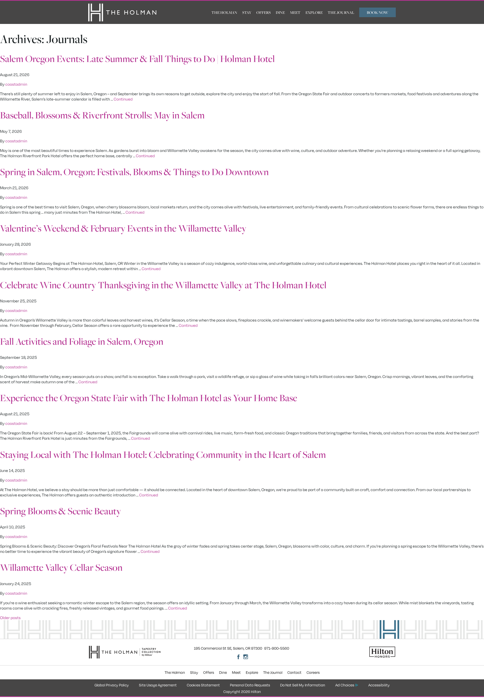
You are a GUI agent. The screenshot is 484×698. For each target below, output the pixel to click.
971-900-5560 (276, 648)
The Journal (341, 12)
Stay (246, 12)
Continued (123, 99)
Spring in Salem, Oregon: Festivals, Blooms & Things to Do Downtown (134, 171)
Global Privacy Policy (112, 685)
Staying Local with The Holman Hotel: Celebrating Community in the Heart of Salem (163, 454)
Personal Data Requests (250, 685)
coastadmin (16, 84)
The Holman (224, 12)
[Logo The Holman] (122, 12)
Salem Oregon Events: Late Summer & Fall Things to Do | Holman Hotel (137, 58)
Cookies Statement (203, 685)
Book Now (377, 12)
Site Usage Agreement (158, 685)
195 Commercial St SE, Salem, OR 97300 (228, 648)
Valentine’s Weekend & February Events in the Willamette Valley (123, 228)
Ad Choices (344, 685)
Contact (294, 672)
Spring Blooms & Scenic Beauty (60, 510)
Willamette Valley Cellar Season (61, 567)
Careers (313, 672)
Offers (263, 12)
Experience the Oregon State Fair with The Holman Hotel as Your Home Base (148, 397)
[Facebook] (238, 656)
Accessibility (379, 685)
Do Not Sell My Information (302, 685)
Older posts (10, 617)
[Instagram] (245, 656)
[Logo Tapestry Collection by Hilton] (150, 652)
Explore (314, 12)
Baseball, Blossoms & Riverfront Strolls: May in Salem (102, 115)
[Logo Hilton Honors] (358, 652)
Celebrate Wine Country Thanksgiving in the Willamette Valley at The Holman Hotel (163, 284)
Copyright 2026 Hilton (242, 691)
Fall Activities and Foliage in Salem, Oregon (81, 341)
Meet (295, 12)
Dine (280, 12)
